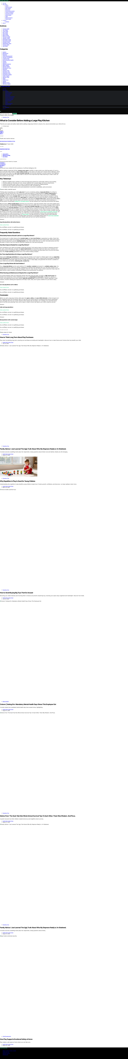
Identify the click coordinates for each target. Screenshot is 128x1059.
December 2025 (7, 39)
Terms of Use (6, 1052)
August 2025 (6, 44)
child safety (5, 154)
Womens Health (8, 7)
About (4, 23)
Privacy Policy (6, 1053)
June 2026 (5, 31)
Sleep (6, 16)
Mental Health (8, 15)
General (5, 62)
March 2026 (6, 35)
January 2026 (6, 38)
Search (14, 113)
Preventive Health (9, 13)
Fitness (4, 20)
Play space (5, 156)
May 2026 (5, 33)
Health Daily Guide (4, 0)
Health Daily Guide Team (5, 149)
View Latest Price (4, 224)
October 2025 (6, 42)
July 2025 (5, 46)
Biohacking (7, 9)
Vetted (4, 3)
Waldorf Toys (6, 82)
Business (5, 54)
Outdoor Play (6, 70)
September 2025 (7, 43)
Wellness (5, 4)
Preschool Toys (6, 73)
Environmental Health (10, 11)
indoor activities (6, 155)
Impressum (5, 1054)
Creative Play (6, 58)
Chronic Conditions (9, 12)
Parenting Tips (6, 72)
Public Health (8, 19)
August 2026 (6, 29)
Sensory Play (6, 77)
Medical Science (8, 17)
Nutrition (7, 21)
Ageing (6, 5)
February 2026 (6, 36)
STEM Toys (5, 80)
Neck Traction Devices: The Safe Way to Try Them (7, 141)
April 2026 (5, 34)
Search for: (2, 112)
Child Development (7, 56)
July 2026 (5, 30)
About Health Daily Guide (9, 1050)
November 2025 (7, 40)
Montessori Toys (7, 68)
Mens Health (8, 8)
